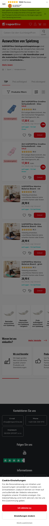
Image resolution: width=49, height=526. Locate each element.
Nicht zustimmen (24, 523)
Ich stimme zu (24, 508)
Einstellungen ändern (24, 516)
